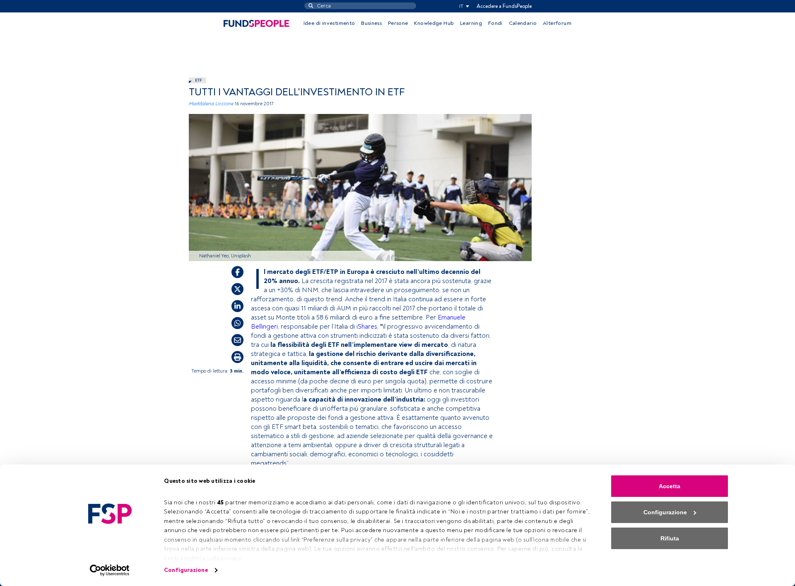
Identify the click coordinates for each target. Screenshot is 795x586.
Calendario (523, 23)
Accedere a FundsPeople (504, 6)
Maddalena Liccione (211, 104)
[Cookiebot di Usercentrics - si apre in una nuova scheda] (110, 570)
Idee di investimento (329, 23)
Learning (471, 23)
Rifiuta (669, 538)
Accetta (669, 486)
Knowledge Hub (434, 23)
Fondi (495, 23)
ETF (198, 80)
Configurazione (185, 570)
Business (371, 23)
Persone (398, 23)
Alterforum (557, 23)
